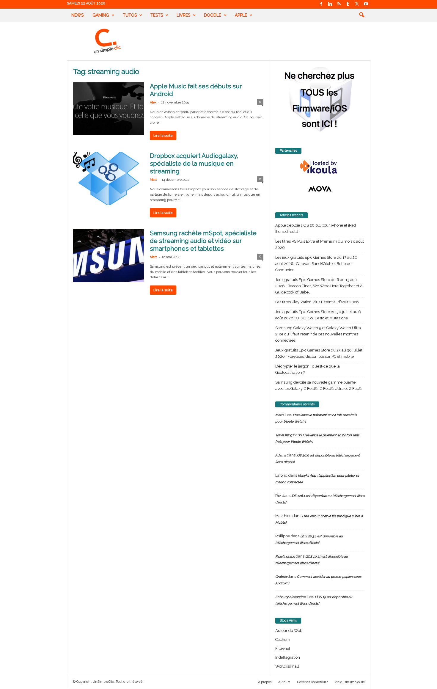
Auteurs (284, 682)
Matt (153, 180)
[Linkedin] (330, 4)
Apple (241, 15)
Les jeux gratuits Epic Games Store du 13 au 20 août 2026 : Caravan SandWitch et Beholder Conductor (316, 263)
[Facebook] (321, 4)
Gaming (100, 15)
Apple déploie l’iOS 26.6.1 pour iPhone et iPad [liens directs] (315, 228)
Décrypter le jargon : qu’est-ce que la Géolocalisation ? (307, 369)
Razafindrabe (285, 556)
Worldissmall (287, 666)
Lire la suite (163, 135)
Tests (156, 15)
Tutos (130, 15)
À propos (264, 682)
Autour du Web (288, 630)
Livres (183, 15)
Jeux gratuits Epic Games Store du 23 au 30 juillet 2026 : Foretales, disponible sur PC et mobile (318, 353)
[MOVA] (319, 188)
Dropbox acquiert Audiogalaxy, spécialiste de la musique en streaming (194, 163)
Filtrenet (282, 648)
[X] (357, 4)
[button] (361, 15)
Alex (153, 102)
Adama (280, 455)
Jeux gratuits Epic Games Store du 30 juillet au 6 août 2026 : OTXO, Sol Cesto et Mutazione (318, 315)
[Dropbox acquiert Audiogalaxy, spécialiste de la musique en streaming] (108, 178)
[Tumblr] (348, 4)
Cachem (282, 639)
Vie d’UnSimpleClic (350, 682)
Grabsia (281, 577)
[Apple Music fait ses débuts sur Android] (108, 108)
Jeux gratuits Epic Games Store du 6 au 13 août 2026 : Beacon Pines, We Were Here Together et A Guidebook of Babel (319, 285)
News (77, 15)
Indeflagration (287, 657)
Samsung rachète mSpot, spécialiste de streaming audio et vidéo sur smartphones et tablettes (203, 240)
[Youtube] (366, 4)
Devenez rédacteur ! (312, 682)
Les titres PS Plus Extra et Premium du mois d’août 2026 (319, 244)
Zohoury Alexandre (289, 597)
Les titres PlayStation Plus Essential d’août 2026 (317, 302)
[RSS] (339, 4)
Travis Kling (283, 435)
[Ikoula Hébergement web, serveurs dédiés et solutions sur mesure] (319, 167)
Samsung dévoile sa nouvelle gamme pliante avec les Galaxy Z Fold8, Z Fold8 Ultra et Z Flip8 (318, 385)
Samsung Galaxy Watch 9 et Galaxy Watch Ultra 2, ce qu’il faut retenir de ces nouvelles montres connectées (318, 334)
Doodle (212, 15)
